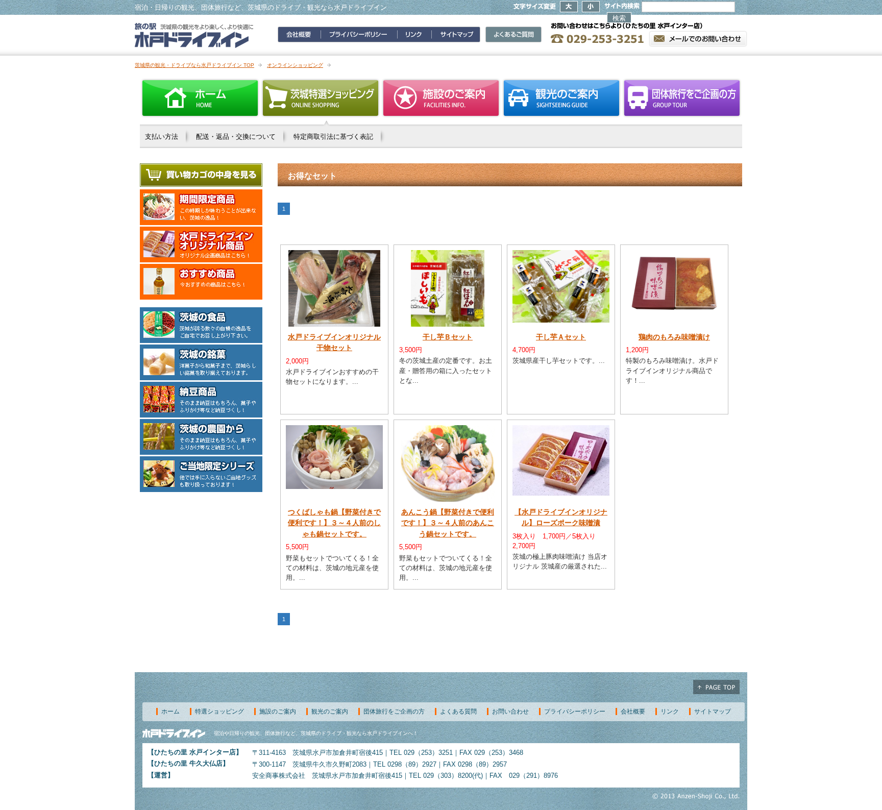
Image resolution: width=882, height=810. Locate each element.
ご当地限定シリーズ (201, 474)
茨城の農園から (201, 437)
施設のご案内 (441, 98)
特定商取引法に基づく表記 (333, 136)
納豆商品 (201, 400)
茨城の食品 (201, 325)
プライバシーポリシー (574, 711)
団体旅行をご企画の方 (682, 98)
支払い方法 (161, 136)
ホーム (200, 98)
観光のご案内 (561, 98)
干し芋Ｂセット (448, 337)
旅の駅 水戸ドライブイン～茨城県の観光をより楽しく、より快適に (194, 35)
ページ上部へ (716, 687)
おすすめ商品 (201, 282)
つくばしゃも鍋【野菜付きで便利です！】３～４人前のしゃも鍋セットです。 (334, 523)
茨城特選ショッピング (320, 98)
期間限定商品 (201, 207)
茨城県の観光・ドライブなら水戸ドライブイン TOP (194, 65)
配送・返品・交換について (236, 136)
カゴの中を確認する (201, 175)
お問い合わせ (510, 711)
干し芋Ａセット (561, 337)
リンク (669, 711)
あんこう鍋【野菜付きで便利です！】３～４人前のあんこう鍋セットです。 (447, 523)
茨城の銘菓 (201, 362)
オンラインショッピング (295, 65)
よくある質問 (458, 711)
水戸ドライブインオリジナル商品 (201, 244)
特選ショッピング (219, 711)
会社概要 (633, 711)
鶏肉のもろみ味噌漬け (674, 337)
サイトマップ (712, 711)
